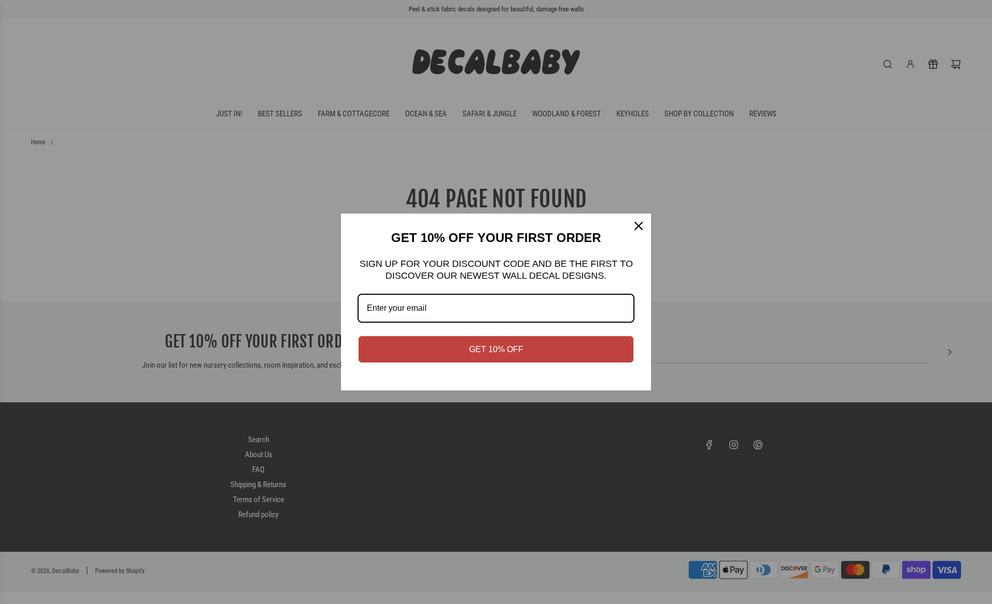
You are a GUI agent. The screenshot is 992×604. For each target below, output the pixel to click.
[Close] (638, 226)
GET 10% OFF (496, 349)
